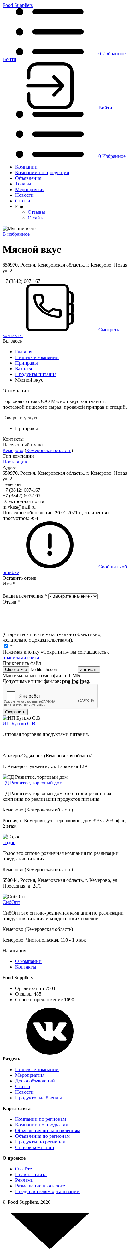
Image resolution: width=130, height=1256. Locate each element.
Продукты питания (35, 374)
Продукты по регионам (40, 1141)
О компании (28, 961)
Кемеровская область (48, 450)
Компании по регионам (40, 1119)
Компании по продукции (42, 172)
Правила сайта (31, 1174)
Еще (19, 206)
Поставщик (15, 461)
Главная (23, 351)
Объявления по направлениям (47, 1130)
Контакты (25, 967)
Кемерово (13, 450)
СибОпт (11, 902)
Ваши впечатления (25, 596)
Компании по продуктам (41, 1124)
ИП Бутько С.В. (20, 723)
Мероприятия (29, 189)
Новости (24, 195)
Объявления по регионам (42, 1136)
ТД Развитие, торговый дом (32, 782)
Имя (9, 583)
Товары (23, 183)
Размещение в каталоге (40, 1185)
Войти (9, 59)
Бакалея (23, 368)
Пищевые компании (37, 357)
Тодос (9, 842)
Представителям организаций (47, 1191)
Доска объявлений (35, 1080)
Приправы (26, 363)
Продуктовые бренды (38, 1097)
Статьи (22, 200)
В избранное (16, 234)
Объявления (28, 178)
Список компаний (34, 1147)
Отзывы (36, 212)
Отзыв (11, 602)
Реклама (24, 1180)
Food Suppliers (18, 5)
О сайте (36, 217)
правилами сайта (21, 657)
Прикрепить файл (22, 663)
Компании (26, 166)
